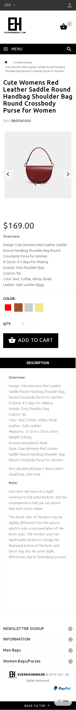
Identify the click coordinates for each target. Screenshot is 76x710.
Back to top (35, 705)
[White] (28, 307)
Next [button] (68, 174)
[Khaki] (39, 307)
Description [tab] (38, 363)
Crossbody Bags (23, 62)
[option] (38, 165)
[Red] (8, 307)
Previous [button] (8, 174)
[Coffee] (18, 307)
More (40, 285)
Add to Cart (35, 340)
